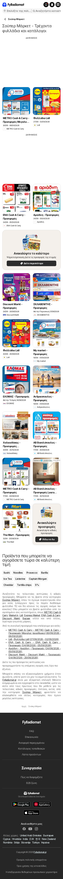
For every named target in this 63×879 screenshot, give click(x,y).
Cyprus (6, 838)
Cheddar (8, 584)
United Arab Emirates (31, 835)
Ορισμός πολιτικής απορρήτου (31, 859)
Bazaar (26, 618)
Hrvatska (16, 838)
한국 (37, 838)
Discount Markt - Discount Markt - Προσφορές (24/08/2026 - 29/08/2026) (34, 656)
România (7, 842)
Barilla (44, 572)
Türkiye (35, 842)
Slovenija (25, 842)
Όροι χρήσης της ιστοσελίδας (31, 866)
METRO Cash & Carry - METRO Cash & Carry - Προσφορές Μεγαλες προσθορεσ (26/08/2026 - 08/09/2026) (34, 633)
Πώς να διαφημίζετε (32, 777)
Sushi (7, 572)
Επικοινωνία (31, 736)
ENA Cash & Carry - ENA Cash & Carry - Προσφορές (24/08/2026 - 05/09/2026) (34, 644)
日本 (31, 838)
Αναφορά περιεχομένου (31, 742)
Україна (45, 842)
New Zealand (49, 838)
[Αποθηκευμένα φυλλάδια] (46, 4)
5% (37, 584)
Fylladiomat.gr (9, 679)
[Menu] (58, 4)
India (25, 838)
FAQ (31, 731)
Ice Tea (8, 578)
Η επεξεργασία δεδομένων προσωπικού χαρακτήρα (31, 872)
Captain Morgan (38, 578)
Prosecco (31, 572)
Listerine (20, 578)
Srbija (16, 842)
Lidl (21, 615)
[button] (52, 4)
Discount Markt (11, 618)
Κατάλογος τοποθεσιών (31, 748)
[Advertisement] (31, 60)
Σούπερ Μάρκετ (11, 599)
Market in (13, 615)
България (48, 835)
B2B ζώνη (31, 783)
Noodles (18, 572)
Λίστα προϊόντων (31, 754)
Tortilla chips (24, 584)
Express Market (32, 615)
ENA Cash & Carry (50, 615)
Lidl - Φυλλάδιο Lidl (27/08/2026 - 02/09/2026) (33, 639)
